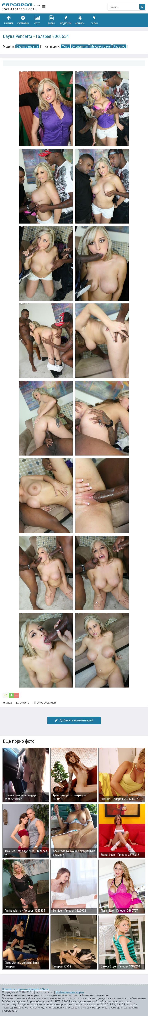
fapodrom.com (21, 6)
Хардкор (119, 46)
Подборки (65, 23)
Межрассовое (100, 46)
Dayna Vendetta (27, 46)
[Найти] (142, 7)
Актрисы (80, 23)
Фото (37, 23)
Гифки (94, 23)
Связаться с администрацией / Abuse (25, 989)
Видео (51, 23)
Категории (23, 23)
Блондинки (80, 46)
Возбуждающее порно (70, 992)
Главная (8, 23)
